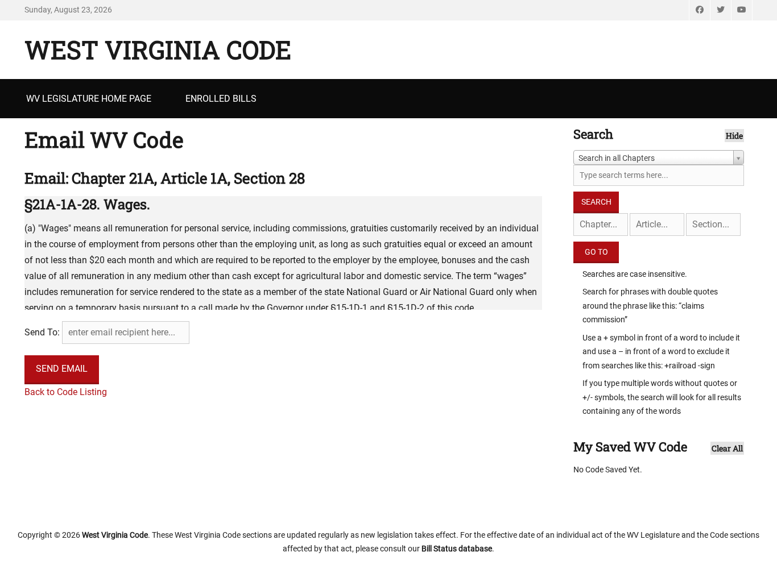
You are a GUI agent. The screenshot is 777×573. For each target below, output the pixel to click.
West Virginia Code (157, 49)
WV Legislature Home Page (88, 98)
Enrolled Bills (221, 98)
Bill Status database (456, 548)
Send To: (42, 332)
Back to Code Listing (65, 392)
